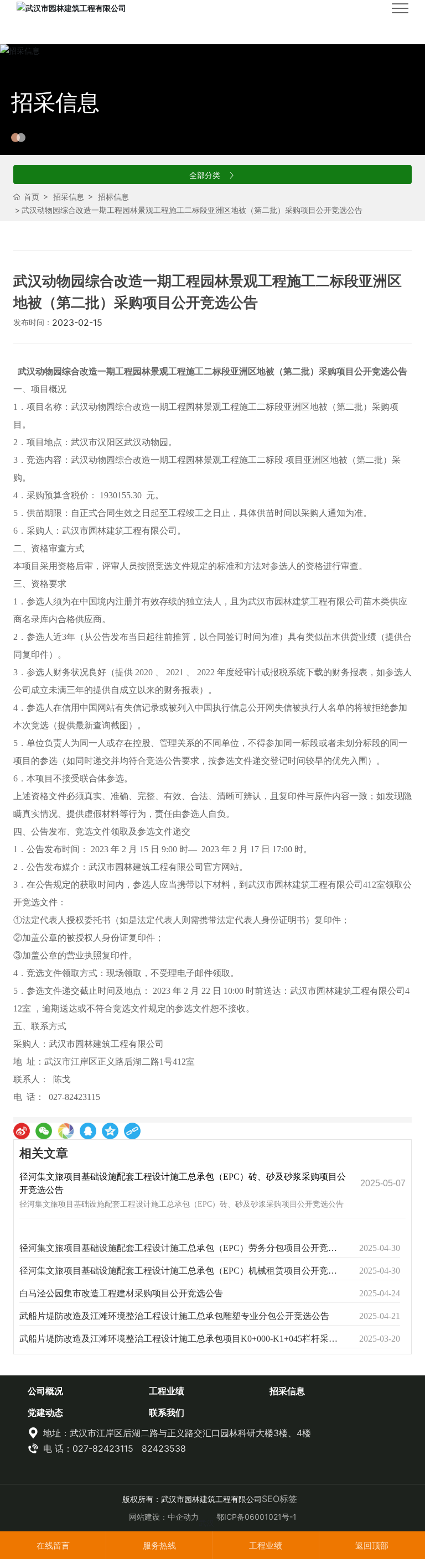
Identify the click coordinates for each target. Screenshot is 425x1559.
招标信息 (113, 196)
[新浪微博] (21, 1131)
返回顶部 (371, 1545)
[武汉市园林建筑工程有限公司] (71, 7)
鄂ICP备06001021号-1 (256, 1516)
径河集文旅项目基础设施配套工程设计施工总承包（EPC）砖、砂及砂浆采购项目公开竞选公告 (181, 1204)
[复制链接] (132, 1131)
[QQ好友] (88, 1131)
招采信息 (55, 102)
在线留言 (53, 1545)
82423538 (164, 1448)
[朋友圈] (66, 1131)
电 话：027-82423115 (86, 1448)
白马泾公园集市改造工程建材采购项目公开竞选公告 (121, 1293)
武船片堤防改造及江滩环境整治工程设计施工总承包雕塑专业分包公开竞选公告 (174, 1316)
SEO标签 (279, 1498)
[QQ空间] (110, 1131)
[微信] (43, 1131)
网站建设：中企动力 (164, 1516)
